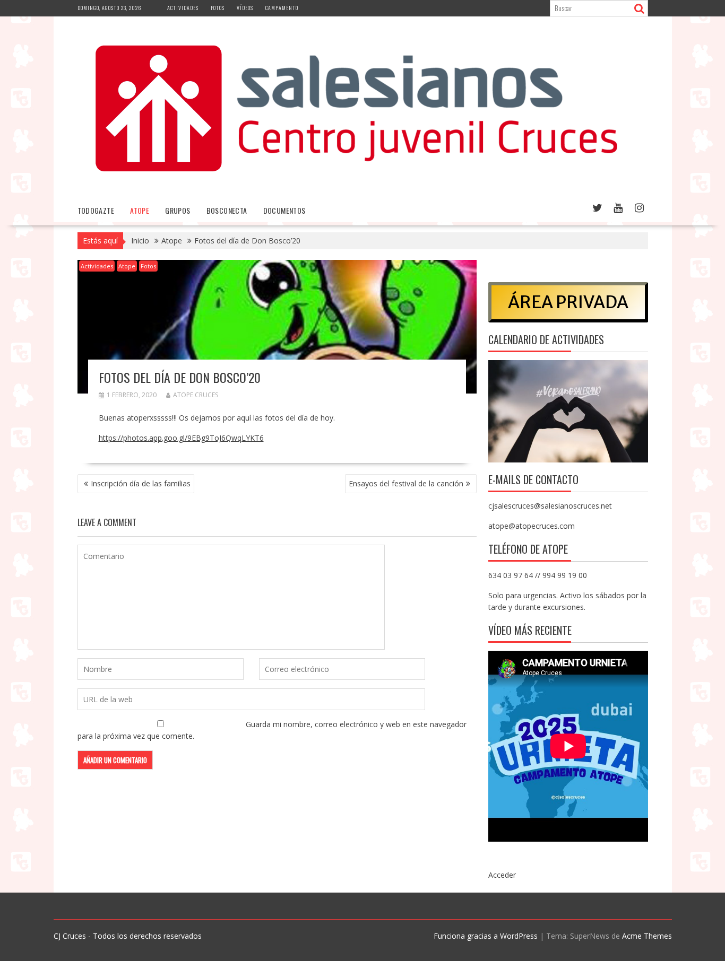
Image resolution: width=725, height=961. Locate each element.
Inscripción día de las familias (141, 483)
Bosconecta (226, 210)
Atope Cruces (195, 394)
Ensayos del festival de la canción (406, 483)
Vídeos (245, 8)
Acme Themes (647, 936)
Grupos (177, 210)
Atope (139, 210)
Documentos (284, 210)
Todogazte (96, 210)
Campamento (281, 8)
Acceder (502, 875)
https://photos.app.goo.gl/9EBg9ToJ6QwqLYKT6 (181, 438)
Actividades (182, 8)
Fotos (218, 8)
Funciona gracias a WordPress (486, 936)
